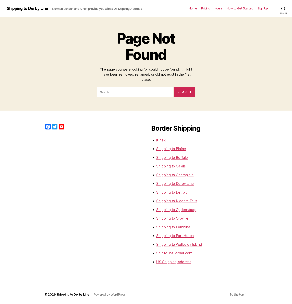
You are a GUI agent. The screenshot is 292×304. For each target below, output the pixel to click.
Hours (218, 8)
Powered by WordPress (109, 294)
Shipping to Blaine (171, 149)
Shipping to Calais (171, 166)
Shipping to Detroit (171, 192)
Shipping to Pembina (173, 227)
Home (193, 8)
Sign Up (263, 8)
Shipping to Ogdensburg (176, 210)
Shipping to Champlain (174, 175)
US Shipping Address (173, 262)
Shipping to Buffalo (172, 157)
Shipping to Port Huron (175, 236)
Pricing (205, 8)
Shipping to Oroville (172, 218)
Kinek (161, 140)
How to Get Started (240, 8)
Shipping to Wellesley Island (179, 244)
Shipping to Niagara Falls (176, 201)
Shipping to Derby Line (27, 8)
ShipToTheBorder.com (174, 253)
